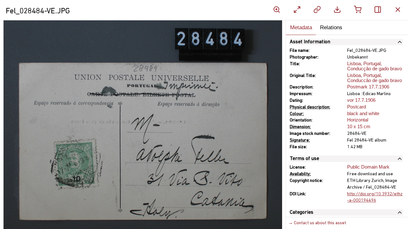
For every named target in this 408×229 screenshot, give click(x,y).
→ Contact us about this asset (317, 223)
